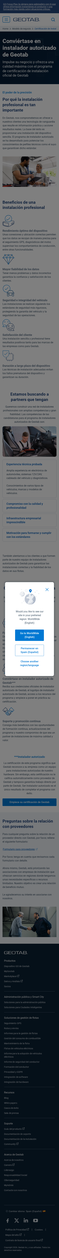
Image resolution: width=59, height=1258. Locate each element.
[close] (47, 589)
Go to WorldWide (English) (29, 635)
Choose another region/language (29, 663)
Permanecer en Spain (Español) (30, 650)
